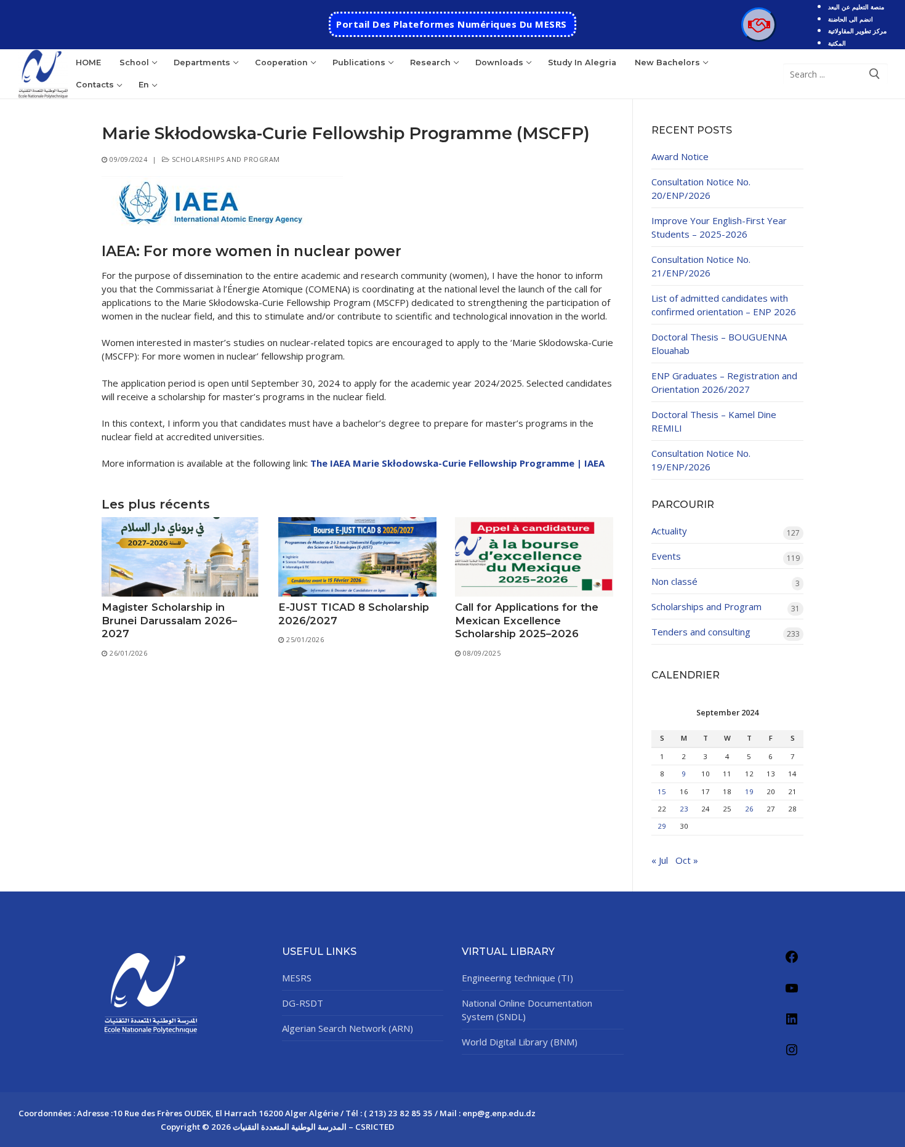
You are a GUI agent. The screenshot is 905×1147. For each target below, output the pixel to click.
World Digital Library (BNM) (519, 1042)
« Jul (659, 860)
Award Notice (680, 156)
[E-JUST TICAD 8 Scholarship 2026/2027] (357, 557)
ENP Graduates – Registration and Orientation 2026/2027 (724, 382)
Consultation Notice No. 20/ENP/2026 (700, 188)
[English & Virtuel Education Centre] (758, 24)
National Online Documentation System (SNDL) (527, 1010)
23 (684, 808)
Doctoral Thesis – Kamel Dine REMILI (713, 421)
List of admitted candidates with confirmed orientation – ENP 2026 (723, 305)
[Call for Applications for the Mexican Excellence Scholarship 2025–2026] (534, 557)
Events (666, 556)
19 (749, 791)
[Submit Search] (875, 74)
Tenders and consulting (700, 632)
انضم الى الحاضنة (850, 19)
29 (662, 826)
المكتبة (837, 43)
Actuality (669, 531)
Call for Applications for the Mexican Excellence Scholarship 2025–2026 (526, 620)
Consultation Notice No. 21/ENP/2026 (700, 266)
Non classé (674, 581)
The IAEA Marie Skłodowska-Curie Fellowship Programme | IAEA (457, 463)
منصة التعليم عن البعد (856, 6)
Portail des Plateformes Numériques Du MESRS (451, 24)
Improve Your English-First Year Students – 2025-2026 (719, 227)
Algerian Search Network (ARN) (347, 1028)
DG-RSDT (302, 1003)
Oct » (686, 860)
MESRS (297, 978)
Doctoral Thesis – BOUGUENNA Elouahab (719, 343)
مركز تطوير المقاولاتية (857, 30)
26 (749, 808)
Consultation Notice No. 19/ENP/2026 (700, 460)
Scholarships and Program (224, 159)
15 (662, 791)
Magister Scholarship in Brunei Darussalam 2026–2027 (169, 620)
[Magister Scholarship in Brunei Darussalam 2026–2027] (181, 557)
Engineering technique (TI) (517, 978)
